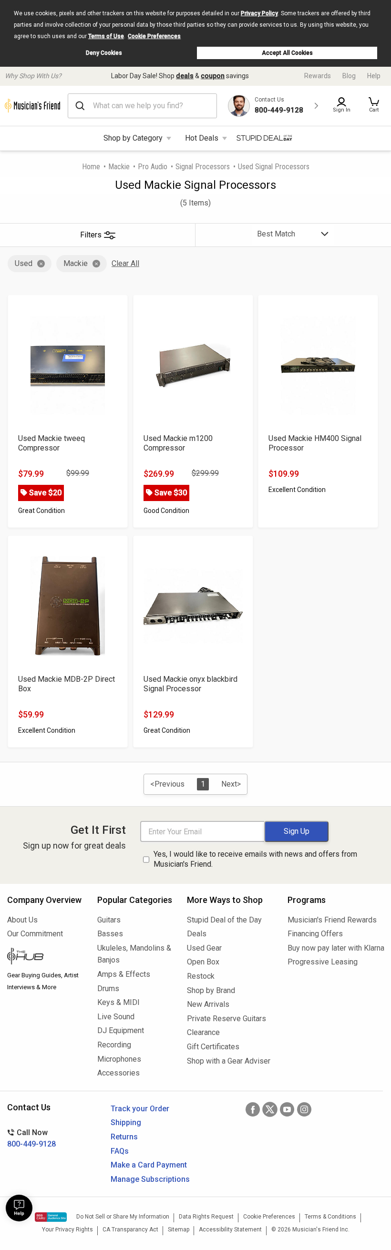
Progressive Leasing (323, 961)
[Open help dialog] (19, 1208)
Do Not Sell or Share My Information (122, 1216)
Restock (201, 976)
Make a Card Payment (149, 1164)
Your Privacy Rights (67, 1229)
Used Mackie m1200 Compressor (178, 443)
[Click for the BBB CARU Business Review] (51, 1217)
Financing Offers (315, 933)
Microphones (119, 1059)
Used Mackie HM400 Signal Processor (314, 443)
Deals (196, 933)
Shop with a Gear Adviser (228, 1061)
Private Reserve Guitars (226, 1018)
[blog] (45, 957)
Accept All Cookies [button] (287, 53)
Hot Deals (201, 138)
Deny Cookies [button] (104, 53)
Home (91, 166)
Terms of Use (106, 36)
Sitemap (178, 1229)
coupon (213, 76)
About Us (22, 919)
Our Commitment (35, 933)
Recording (114, 1044)
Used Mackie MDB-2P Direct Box (66, 684)
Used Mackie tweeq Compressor (51, 443)
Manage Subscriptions (150, 1179)
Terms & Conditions (330, 1216)
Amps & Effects (123, 974)
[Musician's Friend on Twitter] (269, 1109)
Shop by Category (133, 138)
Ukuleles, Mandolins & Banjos (134, 954)
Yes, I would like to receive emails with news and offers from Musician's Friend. (255, 859)
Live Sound (115, 1016)
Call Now (31, 1138)
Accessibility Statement (230, 1229)
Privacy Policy (259, 13)
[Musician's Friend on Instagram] (304, 1109)
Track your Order (140, 1108)
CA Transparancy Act (130, 1229)
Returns (124, 1136)
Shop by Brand (211, 990)
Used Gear (204, 948)
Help (374, 76)
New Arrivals (208, 1004)
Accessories (118, 1072)
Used (23, 263)
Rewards (317, 76)
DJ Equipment (120, 1030)
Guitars (109, 919)
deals (185, 76)
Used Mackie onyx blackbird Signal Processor (190, 684)
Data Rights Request (206, 1216)
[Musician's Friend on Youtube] (287, 1109)
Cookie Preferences (154, 36)
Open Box (203, 961)
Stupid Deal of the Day (224, 919)
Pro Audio (152, 166)
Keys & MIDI (118, 1002)
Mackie (119, 166)
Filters (91, 234)
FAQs (120, 1151)
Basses (110, 933)
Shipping (126, 1122)
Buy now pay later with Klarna (336, 948)
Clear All (125, 263)
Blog (349, 76)
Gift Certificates (213, 1046)
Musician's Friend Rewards (332, 919)
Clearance (203, 1032)
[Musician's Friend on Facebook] (252, 1109)
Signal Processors (202, 166)
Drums (108, 988)
